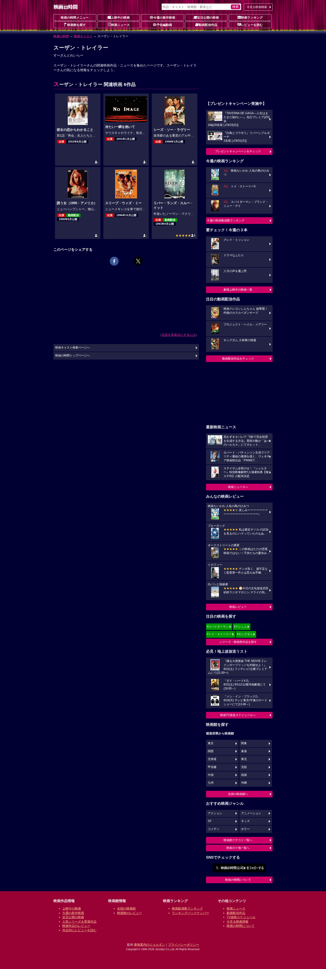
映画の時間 (61, 36)
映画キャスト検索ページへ (72, 347)
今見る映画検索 (257, 7)
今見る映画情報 (237, 921)
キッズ (245, 821)
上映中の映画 (120, 17)
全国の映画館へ (238, 794)
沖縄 (244, 782)
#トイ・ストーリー (219, 634)
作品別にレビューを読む (79, 930)
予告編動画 (164, 25)
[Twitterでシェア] (138, 261)
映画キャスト (83, 36)
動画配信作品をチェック (238, 358)
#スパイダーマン (218, 626)
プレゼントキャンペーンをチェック (238, 151)
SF (210, 821)
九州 (211, 782)
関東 (244, 743)
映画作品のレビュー (76, 926)
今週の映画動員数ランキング (225, 220)
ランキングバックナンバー (190, 913)
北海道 (212, 759)
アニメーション (251, 813)
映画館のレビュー (129, 913)
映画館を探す (76, 25)
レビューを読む (252, 25)
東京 (211, 743)
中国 (211, 775)
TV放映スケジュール (241, 917)
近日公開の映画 (208, 17)
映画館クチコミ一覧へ (238, 840)
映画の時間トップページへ (72, 355)
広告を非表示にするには (179, 335)
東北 (244, 759)
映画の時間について (238, 879)
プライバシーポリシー (183, 944)
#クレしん (240, 626)
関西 (211, 751)
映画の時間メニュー (75, 17)
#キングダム (245, 634)
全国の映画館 (126, 908)
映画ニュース (120, 25)
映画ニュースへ (238, 487)
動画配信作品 (208, 25)
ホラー (245, 829)
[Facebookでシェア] (114, 261)
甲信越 (212, 767)
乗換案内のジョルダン (149, 944)
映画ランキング (252, 17)
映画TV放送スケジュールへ (238, 715)
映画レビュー (238, 607)
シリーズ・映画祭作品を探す (238, 642)
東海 (244, 751)
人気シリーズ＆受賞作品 (79, 921)
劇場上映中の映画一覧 (238, 289)
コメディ (213, 829)
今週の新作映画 (164, 17)
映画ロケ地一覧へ (237, 848)
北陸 (244, 767)
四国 (244, 775)
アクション (215, 813)
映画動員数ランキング (187, 908)
